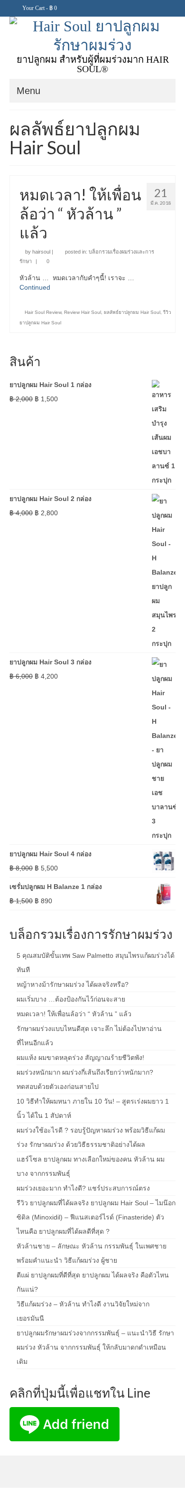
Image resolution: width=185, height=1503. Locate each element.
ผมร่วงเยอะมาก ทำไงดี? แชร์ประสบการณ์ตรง (83, 1188)
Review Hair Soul (82, 312)
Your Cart (39, 8)
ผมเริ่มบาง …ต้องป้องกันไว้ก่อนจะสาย (71, 999)
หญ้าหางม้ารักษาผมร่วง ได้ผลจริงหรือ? (73, 984)
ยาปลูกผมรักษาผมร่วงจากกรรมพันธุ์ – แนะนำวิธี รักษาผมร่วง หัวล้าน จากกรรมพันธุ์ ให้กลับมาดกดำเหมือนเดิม (95, 1347)
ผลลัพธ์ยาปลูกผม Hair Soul (132, 312)
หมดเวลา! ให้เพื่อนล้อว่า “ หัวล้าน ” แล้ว (74, 1014)
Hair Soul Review (43, 312)
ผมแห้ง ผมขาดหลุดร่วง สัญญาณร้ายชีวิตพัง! (80, 1057)
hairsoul (41, 252)
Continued (34, 287)
